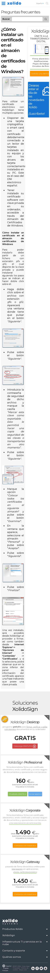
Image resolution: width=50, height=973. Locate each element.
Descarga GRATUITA (23, 746)
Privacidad (16, 968)
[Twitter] (41, 968)
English (6, 968)
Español (39, 3)
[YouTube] (45, 968)
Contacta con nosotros (24, 845)
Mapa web (23, 970)
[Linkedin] (33, 968)
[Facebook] (37, 968)
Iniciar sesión (34, 794)
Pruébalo (17, 794)
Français (5, 970)
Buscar (6, 19)
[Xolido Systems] (10, 924)
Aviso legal (26, 966)
